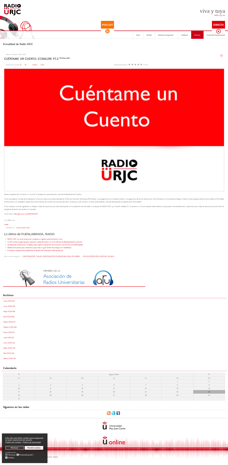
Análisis (10, 458)
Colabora (184, 35)
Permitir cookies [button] (33, 448)
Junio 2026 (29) (9, 306)
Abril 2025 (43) (8, 353)
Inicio (138, 35)
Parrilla (149, 35)
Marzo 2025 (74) (9, 358)
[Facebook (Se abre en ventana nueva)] (118, 413)
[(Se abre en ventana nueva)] (74, 277)
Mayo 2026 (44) (9, 311)
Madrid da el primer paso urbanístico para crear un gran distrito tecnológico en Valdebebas (39, 248)
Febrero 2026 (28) (10, 327)
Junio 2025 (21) (9, 343)
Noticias (197, 35)
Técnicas (11, 455)
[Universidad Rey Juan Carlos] (114, 425)
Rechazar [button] (14, 448)
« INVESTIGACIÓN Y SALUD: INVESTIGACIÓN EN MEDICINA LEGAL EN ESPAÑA (51, 256)
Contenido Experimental (216, 35)
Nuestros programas (165, 35)
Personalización (26, 455)
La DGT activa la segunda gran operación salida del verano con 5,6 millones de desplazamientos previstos (44, 242)
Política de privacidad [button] (32, 442)
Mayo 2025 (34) (9, 348)
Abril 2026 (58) (8, 317)
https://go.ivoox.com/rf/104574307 (26, 214)
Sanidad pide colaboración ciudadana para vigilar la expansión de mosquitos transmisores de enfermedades (45, 245)
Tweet (6, 224)
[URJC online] (114, 440)
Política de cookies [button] (13, 442)
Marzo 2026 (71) (9, 322)
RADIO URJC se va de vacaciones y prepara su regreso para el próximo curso (34, 239)
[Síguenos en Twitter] (114, 413)
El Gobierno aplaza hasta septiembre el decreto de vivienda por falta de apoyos (35, 250)
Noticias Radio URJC (23, 228)
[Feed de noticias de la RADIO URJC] (109, 413)
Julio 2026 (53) (8, 301)
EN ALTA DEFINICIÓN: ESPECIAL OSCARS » (99, 256)
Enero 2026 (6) (8, 332)
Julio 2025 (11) (8, 338)
